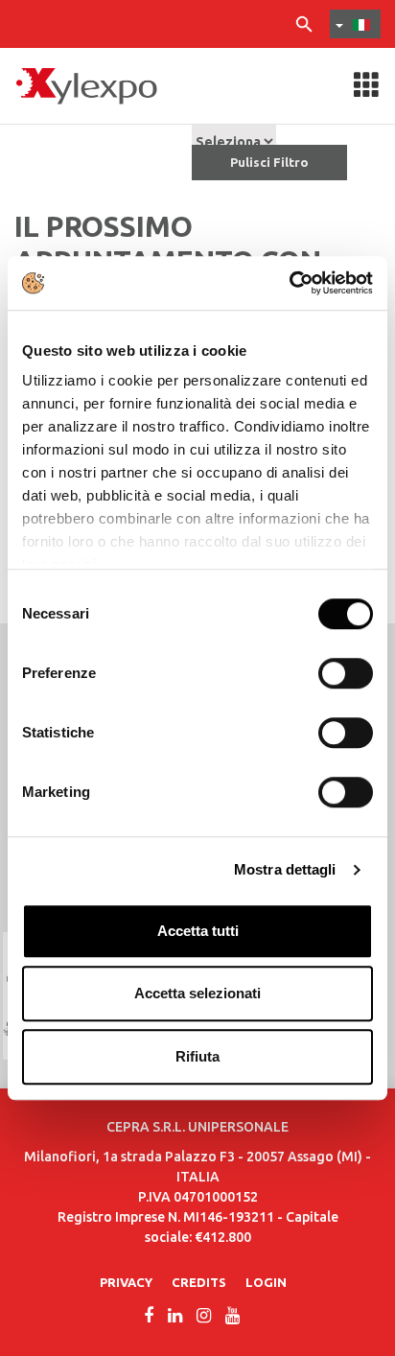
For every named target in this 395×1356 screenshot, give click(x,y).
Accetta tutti (198, 931)
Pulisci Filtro (269, 162)
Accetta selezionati (197, 993)
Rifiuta (197, 1056)
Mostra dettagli (285, 869)
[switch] (345, 673)
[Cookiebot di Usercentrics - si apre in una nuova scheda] (289, 282)
